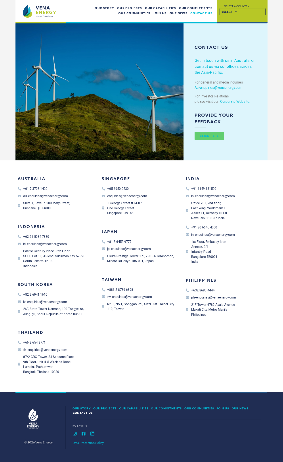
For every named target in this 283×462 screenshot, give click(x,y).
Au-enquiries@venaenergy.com (218, 88)
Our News (178, 13)
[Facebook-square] (83, 434)
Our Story (104, 8)
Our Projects (129, 8)
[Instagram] (75, 434)
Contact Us (201, 13)
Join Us (159, 13)
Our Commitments (195, 8)
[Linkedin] (92, 434)
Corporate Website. (235, 101)
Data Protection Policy (88, 443)
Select (227, 11)
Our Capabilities (160, 8)
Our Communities (134, 13)
